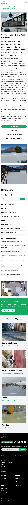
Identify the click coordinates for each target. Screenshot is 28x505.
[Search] (23, 2)
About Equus (4, 488)
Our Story (3, 490)
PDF (23, 199)
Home (2, 6)
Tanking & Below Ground (6, 462)
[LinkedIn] (22, 442)
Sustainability (4, 492)
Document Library (19, 458)
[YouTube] (25, 442)
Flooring (3, 466)
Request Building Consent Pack (14, 138)
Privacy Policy (3, 500)
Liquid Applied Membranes (9, 8)
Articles (16, 480)
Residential (3, 480)
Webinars (17, 481)
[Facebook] (15, 442)
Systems (8, 6)
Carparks (3, 464)
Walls (2, 468)
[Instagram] (19, 442)
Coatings (3, 469)
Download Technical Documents (14, 134)
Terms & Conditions (12, 500)
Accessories (3, 471)
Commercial (3, 481)
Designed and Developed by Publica (8, 502)
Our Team (3, 493)
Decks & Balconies (5, 460)
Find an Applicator (14, 126)
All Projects (3, 478)
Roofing (13, 6)
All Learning (17, 478)
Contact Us (14, 130)
